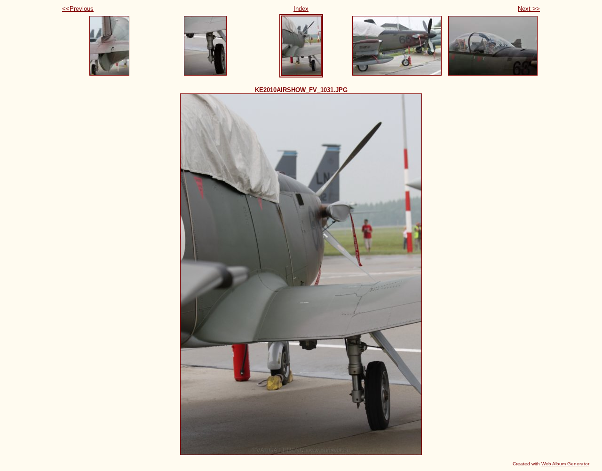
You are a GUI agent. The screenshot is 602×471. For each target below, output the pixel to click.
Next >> (529, 8)
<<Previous (78, 8)
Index (301, 8)
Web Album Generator (565, 463)
